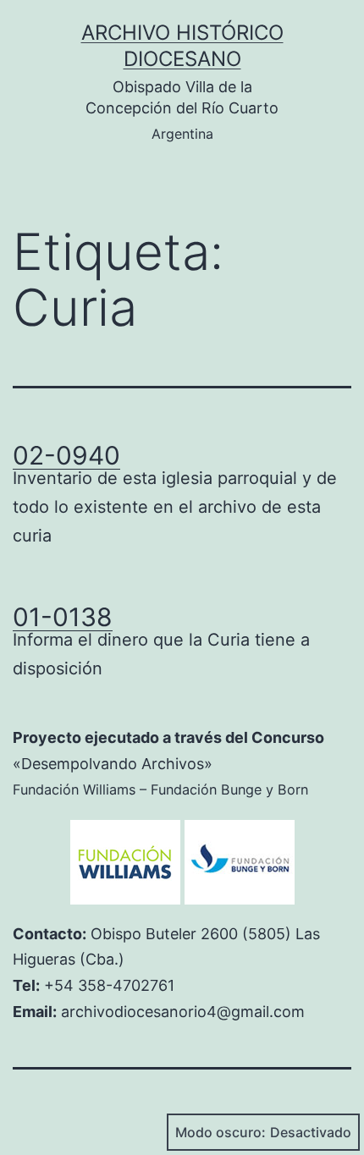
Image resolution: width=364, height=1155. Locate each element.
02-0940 (66, 455)
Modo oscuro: (220, 1132)
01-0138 (63, 617)
